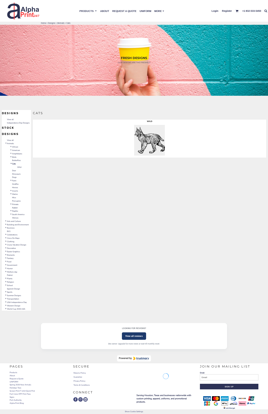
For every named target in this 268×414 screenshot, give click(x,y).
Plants (9, 278)
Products (13, 372)
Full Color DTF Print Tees (20, 394)
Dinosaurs (16, 174)
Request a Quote (16, 378)
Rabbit (15, 208)
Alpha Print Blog (17, 403)
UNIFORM (14, 382)
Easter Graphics (13, 251)
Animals (60, 23)
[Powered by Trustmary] (134, 358)
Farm (14, 180)
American (16, 150)
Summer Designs (14, 295)
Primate (15, 204)
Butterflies (16, 160)
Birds (14, 157)
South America (18, 214)
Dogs (14, 177)
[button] (88, 11)
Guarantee (78, 377)
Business (11, 228)
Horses (15, 187)
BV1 (9, 231)
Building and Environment (18, 224)
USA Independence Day (17, 302)
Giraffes (15, 184)
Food (9, 261)
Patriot (10, 275)
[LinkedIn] (85, 399)
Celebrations (12, 234)
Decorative (11, 248)
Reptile (15, 211)
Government (12, 265)
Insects (15, 191)
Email (202, 373)
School (10, 285)
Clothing (10, 241)
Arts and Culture (14, 221)
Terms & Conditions (82, 385)
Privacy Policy (79, 381)
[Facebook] (75, 399)
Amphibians (17, 153)
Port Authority (16, 400)
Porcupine (16, 201)
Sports (9, 292)
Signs (12, 397)
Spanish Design (13, 289)
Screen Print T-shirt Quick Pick (22, 391)
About (12, 375)
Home (43, 23)
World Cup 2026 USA (16, 309)
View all (10, 119)
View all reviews (134, 336)
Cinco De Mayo (13, 238)
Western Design (13, 305)
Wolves (15, 218)
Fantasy (10, 258)
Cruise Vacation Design (16, 245)
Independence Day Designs (18, 123)
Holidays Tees (15, 388)
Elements (11, 255)
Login (215, 11)
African (15, 147)
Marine (15, 194)
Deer (14, 170)
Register (227, 11)
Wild (19, 167)
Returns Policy (80, 373)
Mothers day (12, 272)
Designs (51, 23)
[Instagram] (80, 399)
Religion (10, 282)
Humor (10, 268)
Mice (14, 197)
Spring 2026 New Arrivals (20, 384)
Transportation (13, 299)
